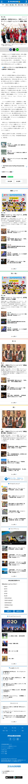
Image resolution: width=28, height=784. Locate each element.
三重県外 (6, 607)
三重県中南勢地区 (8, 600)
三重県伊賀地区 (8, 602)
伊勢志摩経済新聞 (13, 2)
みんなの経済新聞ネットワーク (14, 767)
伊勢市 (5, 586)
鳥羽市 (5, 588)
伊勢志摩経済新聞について (7, 744)
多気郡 (5, 593)
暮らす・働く (20, 4)
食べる (7, 4)
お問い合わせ (4, 749)
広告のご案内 (4, 751)
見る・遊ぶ (12, 4)
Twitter (14, 739)
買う (16, 4)
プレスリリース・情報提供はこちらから (9, 746)
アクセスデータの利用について (7, 748)
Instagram (17, 739)
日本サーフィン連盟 (7, 172)
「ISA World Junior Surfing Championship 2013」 (13, 166)
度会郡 (5, 595)
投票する (9, 611)
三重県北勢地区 (8, 598)
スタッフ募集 (4, 753)
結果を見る (19, 611)
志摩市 (5, 591)
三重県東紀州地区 (8, 605)
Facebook (10, 739)
